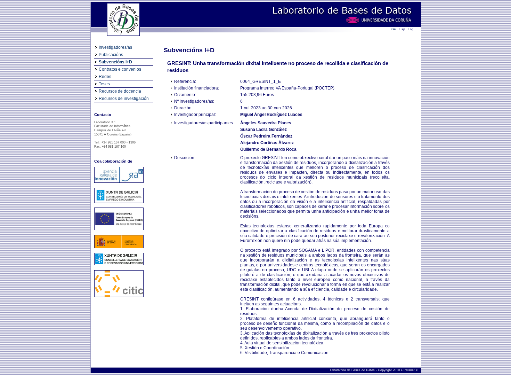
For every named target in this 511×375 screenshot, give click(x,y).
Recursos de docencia (120, 91)
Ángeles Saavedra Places (265, 122)
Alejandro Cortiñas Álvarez (267, 142)
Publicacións (111, 54)
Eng (410, 29)
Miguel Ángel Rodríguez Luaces (271, 114)
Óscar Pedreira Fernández (266, 136)
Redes (105, 76)
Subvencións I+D (115, 62)
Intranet (410, 370)
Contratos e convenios (120, 69)
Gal (394, 29)
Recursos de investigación (124, 98)
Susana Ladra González (263, 129)
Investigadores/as (115, 47)
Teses (104, 83)
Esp (402, 29)
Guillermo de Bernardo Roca (268, 149)
